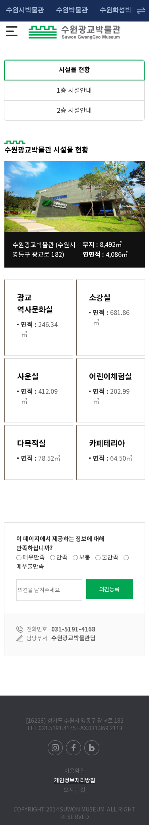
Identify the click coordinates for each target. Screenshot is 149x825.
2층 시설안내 (74, 110)
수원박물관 (72, 9)
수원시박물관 (25, 9)
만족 (62, 557)
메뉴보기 (11, 31)
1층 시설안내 (74, 90)
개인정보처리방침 (74, 780)
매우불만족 (30, 566)
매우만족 (34, 557)
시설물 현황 (47, 67)
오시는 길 (74, 790)
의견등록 (109, 589)
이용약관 (74, 770)
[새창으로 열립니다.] (56, 743)
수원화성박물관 (122, 9)
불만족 (110, 557)
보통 (84, 557)
